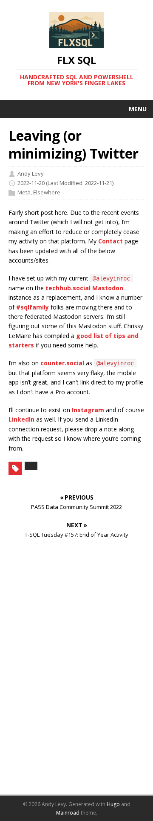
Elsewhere (46, 192)
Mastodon (107, 288)
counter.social (62, 363)
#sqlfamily (32, 307)
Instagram (88, 410)
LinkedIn (21, 419)
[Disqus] (76, 676)
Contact (110, 241)
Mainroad (67, 812)
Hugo (113, 804)
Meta (24, 192)
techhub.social (68, 288)
